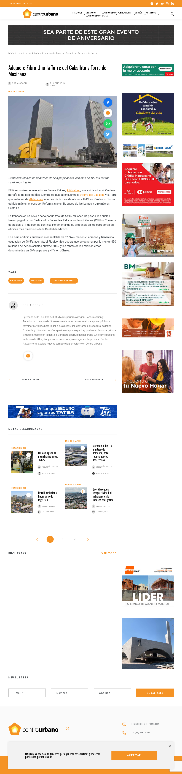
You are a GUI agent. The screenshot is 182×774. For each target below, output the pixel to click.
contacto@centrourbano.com (145, 724)
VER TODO (109, 553)
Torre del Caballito (64, 281)
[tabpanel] (62, 481)
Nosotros (151, 12)
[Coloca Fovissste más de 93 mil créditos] (35, 391)
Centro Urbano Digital (109, 14)
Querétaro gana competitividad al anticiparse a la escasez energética (102, 494)
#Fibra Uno (73, 190)
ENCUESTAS (17, 553)
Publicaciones (125, 12)
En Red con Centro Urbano (93, 14)
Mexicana (36, 281)
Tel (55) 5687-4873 (141, 733)
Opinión (138, 12)
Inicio (11, 53)
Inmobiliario (23, 53)
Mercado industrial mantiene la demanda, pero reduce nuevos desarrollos (102, 453)
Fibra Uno (16, 281)
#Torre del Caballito (92, 194)
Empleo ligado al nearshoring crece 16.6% (48, 456)
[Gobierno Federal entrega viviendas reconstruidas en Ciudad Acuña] (90, 391)
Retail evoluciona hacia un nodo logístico (47, 496)
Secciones (77, 12)
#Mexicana (36, 199)
